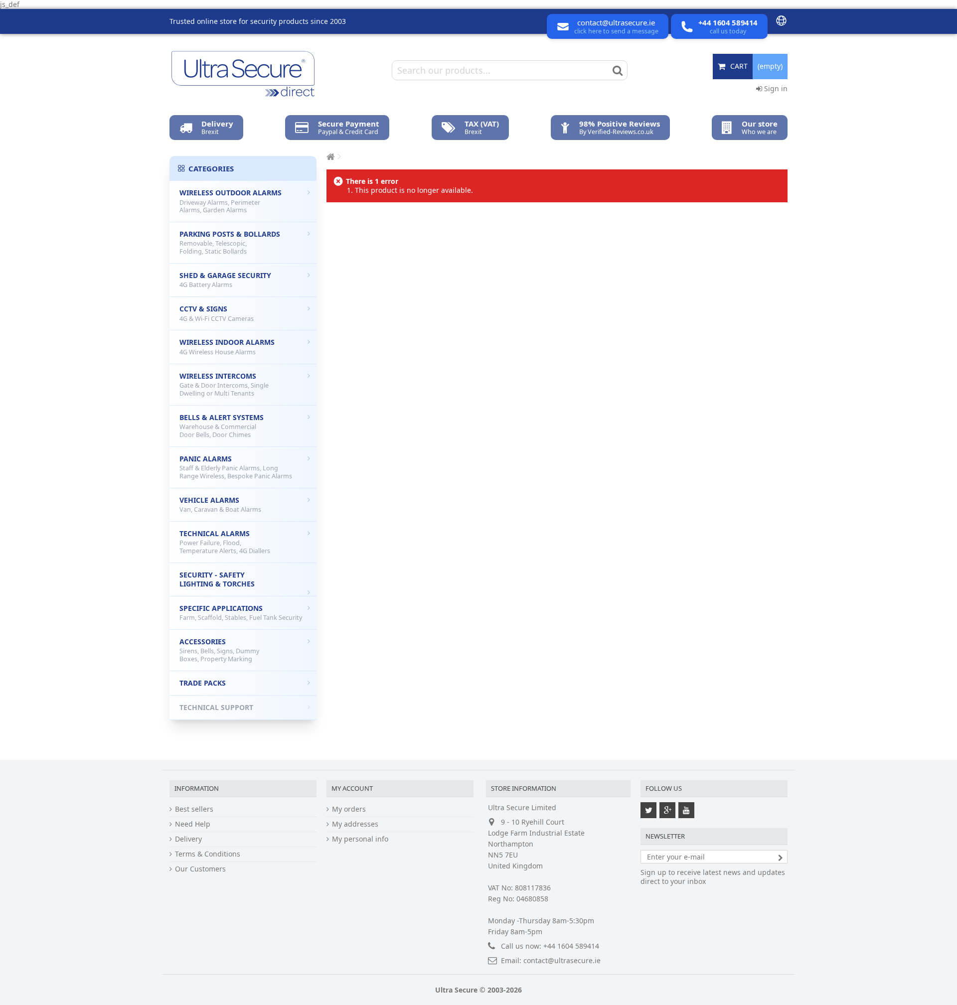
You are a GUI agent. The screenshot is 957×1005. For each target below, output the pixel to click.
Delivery (188, 839)
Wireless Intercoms (224, 384)
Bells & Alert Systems (221, 426)
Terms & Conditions (207, 854)
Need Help (192, 824)
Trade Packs (202, 683)
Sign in (775, 88)
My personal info (360, 839)
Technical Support (216, 707)
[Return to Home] (329, 156)
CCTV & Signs (216, 313)
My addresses (355, 824)
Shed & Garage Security (225, 280)
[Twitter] (648, 810)
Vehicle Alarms (220, 504)
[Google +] (667, 810)
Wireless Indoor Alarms (227, 346)
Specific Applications (240, 612)
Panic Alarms (235, 467)
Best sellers (194, 809)
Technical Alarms (224, 542)
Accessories (219, 650)
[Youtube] (686, 810)
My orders (349, 809)
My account (352, 788)
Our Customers (200, 868)
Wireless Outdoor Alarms (230, 201)
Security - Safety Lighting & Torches (217, 579)
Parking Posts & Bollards (229, 242)
